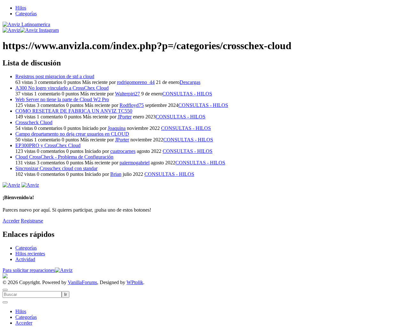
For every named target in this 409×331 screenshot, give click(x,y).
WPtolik (135, 282)
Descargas (190, 82)
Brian (115, 174)
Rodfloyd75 (132, 105)
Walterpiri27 (127, 93)
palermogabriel (135, 162)
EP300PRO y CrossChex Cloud (48, 145)
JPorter (125, 116)
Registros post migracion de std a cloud (54, 76)
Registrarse (32, 220)
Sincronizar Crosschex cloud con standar (56, 168)
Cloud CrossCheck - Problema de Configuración (64, 157)
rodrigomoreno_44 (136, 82)
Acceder (11, 220)
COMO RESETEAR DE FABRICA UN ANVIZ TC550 (73, 111)
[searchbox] (32, 294)
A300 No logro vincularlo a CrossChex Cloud (62, 88)
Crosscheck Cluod (33, 122)
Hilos (20, 8)
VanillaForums (82, 282)
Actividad (25, 259)
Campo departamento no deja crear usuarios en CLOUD (72, 134)
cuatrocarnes (122, 151)
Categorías (26, 13)
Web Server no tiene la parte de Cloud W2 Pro (62, 99)
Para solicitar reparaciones (29, 270)
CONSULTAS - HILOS (187, 93)
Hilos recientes (30, 253)
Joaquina (117, 128)
